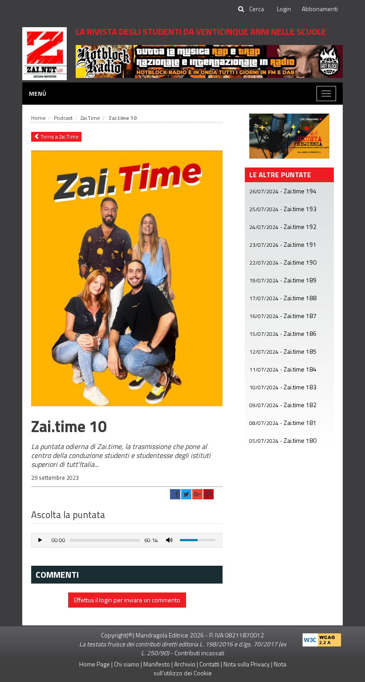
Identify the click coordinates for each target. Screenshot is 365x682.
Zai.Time (90, 118)
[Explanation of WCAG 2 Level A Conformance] (321, 637)
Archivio (184, 664)
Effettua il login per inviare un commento (127, 599)
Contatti (209, 664)
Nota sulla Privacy (246, 664)
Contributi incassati (199, 652)
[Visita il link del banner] (209, 60)
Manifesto (156, 664)
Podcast (63, 118)
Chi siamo (126, 664)
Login (284, 8)
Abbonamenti (320, 8)
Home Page (94, 664)
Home (38, 118)
